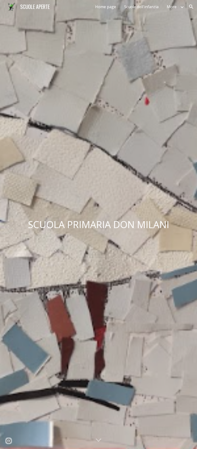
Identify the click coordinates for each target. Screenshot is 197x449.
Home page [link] (105, 6)
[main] (98, 224)
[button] (191, 7)
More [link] (172, 6)
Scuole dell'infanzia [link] (141, 6)
